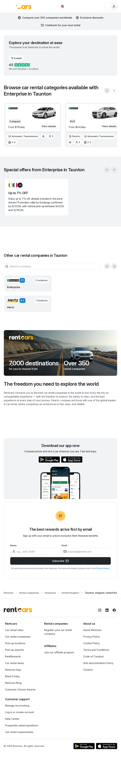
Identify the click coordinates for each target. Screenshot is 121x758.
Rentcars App (13, 669)
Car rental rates (14, 630)
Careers (88, 669)
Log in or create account (19, 712)
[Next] (114, 91)
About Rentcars (92, 630)
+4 (20, 185)
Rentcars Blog (13, 682)
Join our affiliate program (59, 652)
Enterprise (50, 592)
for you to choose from (23, 368)
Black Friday (12, 676)
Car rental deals (14, 663)
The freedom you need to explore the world (51, 384)
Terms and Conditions (96, 649)
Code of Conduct (93, 656)
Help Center (12, 718)
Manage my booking (17, 705)
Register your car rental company (58, 631)
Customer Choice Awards (20, 689)
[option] (23, 136)
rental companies (74, 368)
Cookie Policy (91, 643)
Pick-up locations (15, 643)
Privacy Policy (103, 568)
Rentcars (9, 592)
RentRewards (13, 656)
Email (64, 545)
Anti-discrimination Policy (98, 663)
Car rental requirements (19, 732)
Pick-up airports (14, 649)
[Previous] (107, 91)
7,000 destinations (34, 363)
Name (13, 545)
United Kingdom (70, 592)
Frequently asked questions (21, 725)
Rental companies (29, 592)
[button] (19, 57)
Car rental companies (17, 636)
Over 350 (76, 363)
